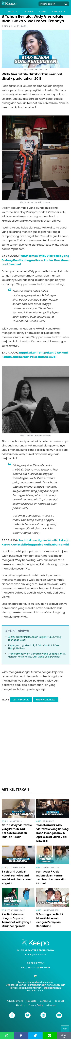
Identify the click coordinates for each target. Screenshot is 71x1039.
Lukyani (23, 26)
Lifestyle (11, 11)
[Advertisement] (35, 745)
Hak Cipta (31, 1000)
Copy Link (64, 1036)
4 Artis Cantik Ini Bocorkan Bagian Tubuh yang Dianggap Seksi (34, 638)
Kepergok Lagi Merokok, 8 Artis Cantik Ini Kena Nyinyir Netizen (34, 647)
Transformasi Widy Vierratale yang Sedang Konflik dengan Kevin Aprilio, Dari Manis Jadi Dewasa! (35, 260)
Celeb (4, 821)
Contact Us (45, 1000)
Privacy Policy (36, 1005)
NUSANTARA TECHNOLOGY (39, 950)
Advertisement (15, 1000)
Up (65, 1028)
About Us (20, 1005)
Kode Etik (59, 1000)
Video (42, 11)
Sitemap (50, 1005)
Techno (28, 11)
